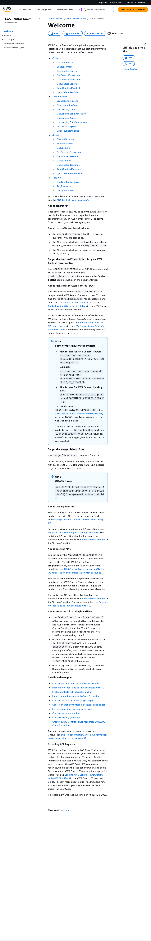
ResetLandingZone (67, 126)
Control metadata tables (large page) (72, 700)
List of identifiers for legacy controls (72, 708)
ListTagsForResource (68, 181)
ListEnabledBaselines (68, 164)
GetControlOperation (68, 75)
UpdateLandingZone (68, 130)
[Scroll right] (79, 9)
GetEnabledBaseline (67, 156)
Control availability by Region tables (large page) (78, 704)
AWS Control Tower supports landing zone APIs (73, 532)
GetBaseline (63, 147)
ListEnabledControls (68, 83)
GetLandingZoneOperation (71, 113)
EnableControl (64, 66)
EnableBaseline (65, 143)
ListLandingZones (66, 117)
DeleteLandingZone (67, 105)
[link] (97, 18)
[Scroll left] (17, 9)
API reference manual (93, 539)
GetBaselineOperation (69, 152)
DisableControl (65, 62)
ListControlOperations (69, 79)
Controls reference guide (66, 713)
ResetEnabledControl (68, 88)
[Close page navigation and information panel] (145, 43)
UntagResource (65, 190)
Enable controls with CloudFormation (72, 691)
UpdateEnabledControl (69, 92)
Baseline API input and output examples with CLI (78, 687)
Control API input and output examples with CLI (77, 683)
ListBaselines (64, 160)
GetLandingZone (66, 109)
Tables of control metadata (78, 302)
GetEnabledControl (67, 70)
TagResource (64, 186)
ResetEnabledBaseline (69, 169)
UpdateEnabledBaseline (70, 173)
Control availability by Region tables (67, 305)
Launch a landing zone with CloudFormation (76, 696)
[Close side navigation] (40, 18)
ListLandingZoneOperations (72, 122)
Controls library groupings (66, 717)
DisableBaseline (65, 139)
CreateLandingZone (67, 100)
